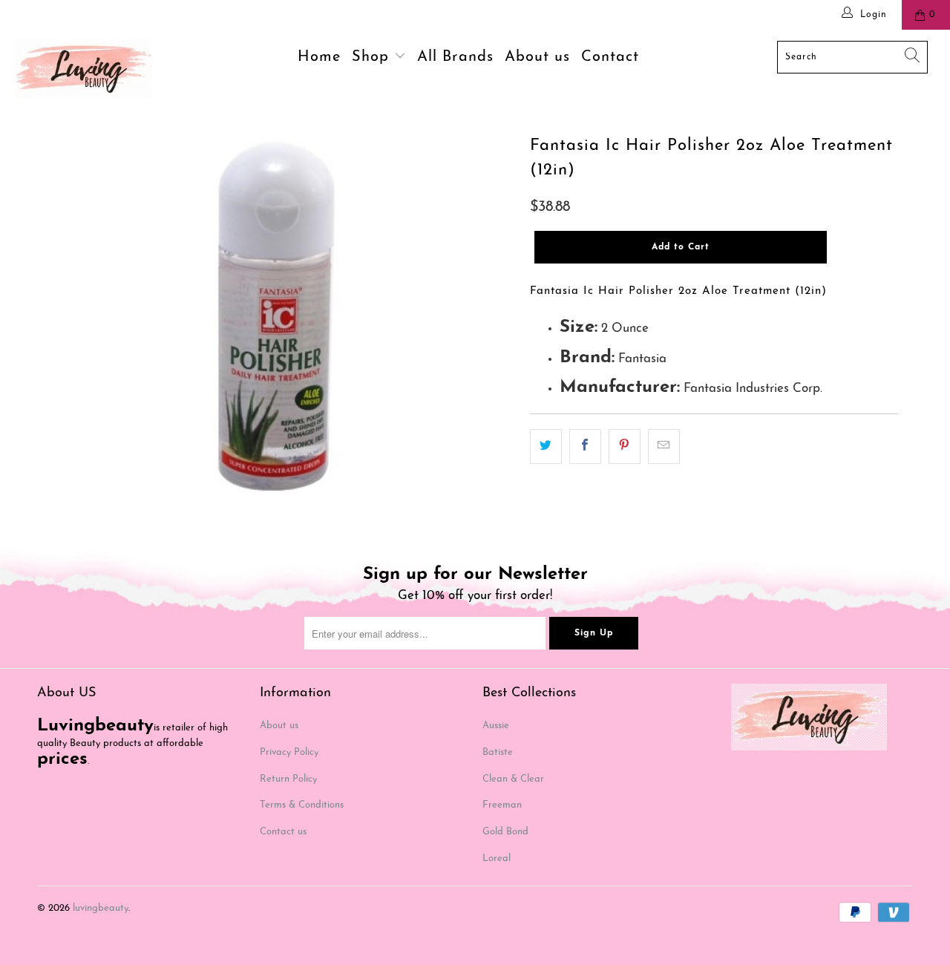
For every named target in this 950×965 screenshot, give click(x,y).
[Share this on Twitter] (546, 446)
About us (537, 57)
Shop (373, 57)
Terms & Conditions (302, 805)
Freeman (502, 805)
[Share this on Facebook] (585, 446)
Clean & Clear (513, 779)
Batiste (497, 752)
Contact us (283, 832)
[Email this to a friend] (664, 446)
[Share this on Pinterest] (625, 446)
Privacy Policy (289, 752)
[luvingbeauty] (83, 69)
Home (319, 57)
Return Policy (288, 779)
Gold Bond (505, 832)
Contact (610, 57)
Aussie (495, 725)
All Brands (455, 57)
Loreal (496, 858)
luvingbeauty (100, 908)
